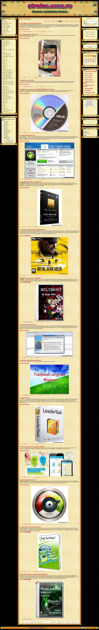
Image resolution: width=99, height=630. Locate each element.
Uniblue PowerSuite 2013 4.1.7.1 (28, 479)
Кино (4, 48)
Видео (4, 46)
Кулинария (5, 95)
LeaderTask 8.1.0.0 (25, 397)
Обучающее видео (6, 96)
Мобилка (4, 66)
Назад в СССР (6, 111)
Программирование (7, 76)
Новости (4, 57)
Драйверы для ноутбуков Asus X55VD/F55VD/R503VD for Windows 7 (38, 89)
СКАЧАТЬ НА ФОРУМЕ (24, 29)
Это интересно (6, 40)
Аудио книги (5, 93)
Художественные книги (7, 90)
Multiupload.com (7, 129)
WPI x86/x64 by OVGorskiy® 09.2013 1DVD (31, 23)
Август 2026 (90, 54)
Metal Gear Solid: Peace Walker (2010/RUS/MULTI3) (33, 229)
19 (88, 61)
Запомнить (87, 23)
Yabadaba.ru (6, 133)
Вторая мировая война (7, 109)
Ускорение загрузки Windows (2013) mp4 (31, 360)
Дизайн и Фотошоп (6, 69)
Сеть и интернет (6, 54)
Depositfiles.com (7, 124)
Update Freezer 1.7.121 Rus (27, 80)
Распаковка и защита (7, 75)
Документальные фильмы (8, 92)
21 (92, 61)
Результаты (6, 141)
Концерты (5, 101)
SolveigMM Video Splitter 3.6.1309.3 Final (31, 181)
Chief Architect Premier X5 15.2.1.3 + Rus (31, 526)
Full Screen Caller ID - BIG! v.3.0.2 (29, 34)
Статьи (4, 104)
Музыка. (4, 63)
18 (86, 61)
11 (86, 59)
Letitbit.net (6, 123)
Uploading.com (6, 132)
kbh (35, 275)
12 (88, 59)
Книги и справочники (7, 98)
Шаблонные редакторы (7, 72)
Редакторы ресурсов (7, 73)
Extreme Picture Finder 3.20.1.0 (28, 324)
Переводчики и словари (7, 78)
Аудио (4, 51)
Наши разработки (6, 43)
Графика (4, 45)
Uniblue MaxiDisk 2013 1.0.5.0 (28, 135)
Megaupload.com (7, 137)
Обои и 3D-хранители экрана (8, 49)
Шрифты (4, 79)
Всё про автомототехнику (8, 82)
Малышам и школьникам (8, 81)
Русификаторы (6, 42)
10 (84, 59)
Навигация (5, 86)
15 (93, 59)
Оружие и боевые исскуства (8, 84)
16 (95, 59)
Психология (5, 99)
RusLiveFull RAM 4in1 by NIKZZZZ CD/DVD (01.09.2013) (34, 574)
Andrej (43, 31)
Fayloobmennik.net (7, 131)
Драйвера (5, 60)
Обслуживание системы (7, 56)
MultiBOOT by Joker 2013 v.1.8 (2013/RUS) (31, 278)
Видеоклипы (5, 89)
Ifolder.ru (5, 126)
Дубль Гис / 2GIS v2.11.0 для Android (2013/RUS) (33, 446)
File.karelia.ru (6, 121)
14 (92, 59)
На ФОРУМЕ (27, 235)
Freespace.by (6, 138)
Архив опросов (11, 141)
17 (84, 61)
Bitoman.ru (6, 128)
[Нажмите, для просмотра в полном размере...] (49, 76)
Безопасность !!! (6, 53)
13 (90, 59)
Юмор (4, 68)
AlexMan (85, 135)
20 (90, 61)
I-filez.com (6, 134)
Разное (4, 105)
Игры (4, 62)
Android (4, 65)
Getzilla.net (6, 122)
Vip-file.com (6, 127)
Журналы (5, 102)
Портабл (4, 108)
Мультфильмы (6, 87)
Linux (4, 59)
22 (93, 61)
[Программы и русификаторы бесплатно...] (90, 113)
